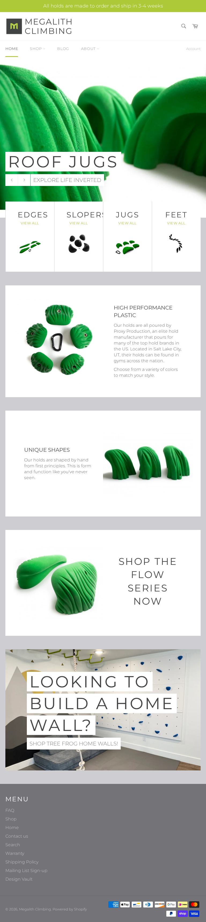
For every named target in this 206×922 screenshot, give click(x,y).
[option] (103, 137)
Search (12, 844)
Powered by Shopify (70, 909)
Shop (36, 48)
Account (193, 48)
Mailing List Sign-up (26, 870)
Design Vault (18, 879)
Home (11, 48)
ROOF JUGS (63, 161)
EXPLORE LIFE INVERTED (67, 180)
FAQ (9, 810)
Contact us (16, 836)
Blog (63, 48)
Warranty (14, 853)
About (89, 48)
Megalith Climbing (35, 909)
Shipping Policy (21, 861)
